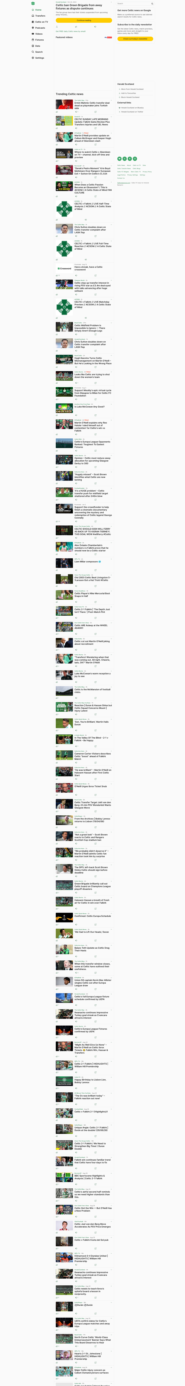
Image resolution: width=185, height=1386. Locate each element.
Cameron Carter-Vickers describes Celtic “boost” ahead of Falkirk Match (93, 756)
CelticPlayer (78, 816)
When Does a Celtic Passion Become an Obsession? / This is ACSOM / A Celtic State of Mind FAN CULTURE (93, 188)
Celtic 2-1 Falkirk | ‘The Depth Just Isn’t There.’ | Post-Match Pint (92, 610)
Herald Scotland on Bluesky (132, 108)
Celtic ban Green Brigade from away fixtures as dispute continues (79, 7)
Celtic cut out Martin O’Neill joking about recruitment (92, 642)
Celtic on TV (78, 149)
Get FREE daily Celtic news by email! (71, 31)
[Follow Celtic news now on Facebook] (130, 159)
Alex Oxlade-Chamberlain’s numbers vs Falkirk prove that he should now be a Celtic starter (91, 548)
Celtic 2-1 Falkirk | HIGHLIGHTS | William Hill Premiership (91, 1065)
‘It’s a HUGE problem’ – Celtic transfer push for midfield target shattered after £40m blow (91, 493)
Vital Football (79, 1221)
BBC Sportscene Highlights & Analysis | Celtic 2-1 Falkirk (90, 1177)
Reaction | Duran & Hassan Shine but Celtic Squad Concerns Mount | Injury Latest (93, 708)
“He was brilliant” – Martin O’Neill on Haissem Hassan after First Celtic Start (93, 773)
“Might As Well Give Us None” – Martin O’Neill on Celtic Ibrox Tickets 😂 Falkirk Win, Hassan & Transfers (91, 1049)
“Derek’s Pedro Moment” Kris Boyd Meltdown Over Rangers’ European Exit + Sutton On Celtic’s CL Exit (92, 171)
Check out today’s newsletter (135, 39)
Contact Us (121, 178)
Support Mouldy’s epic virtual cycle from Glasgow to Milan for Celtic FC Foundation (93, 393)
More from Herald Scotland (132, 89)
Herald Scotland (61, 2)
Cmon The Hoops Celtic (82, 526)
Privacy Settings (132, 175)
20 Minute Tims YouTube (83, 1093)
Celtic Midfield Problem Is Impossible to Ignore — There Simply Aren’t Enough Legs (90, 328)
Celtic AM (78, 1383)
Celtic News (121, 165)
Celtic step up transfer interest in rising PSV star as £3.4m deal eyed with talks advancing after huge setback (93, 287)
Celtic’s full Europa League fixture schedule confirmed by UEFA (92, 998)
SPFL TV (77, 559)
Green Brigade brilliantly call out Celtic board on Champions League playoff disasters (93, 886)
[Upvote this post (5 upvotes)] (57, 1088)
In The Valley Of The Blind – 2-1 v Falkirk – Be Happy (91, 739)
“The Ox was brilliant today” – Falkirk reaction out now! (90, 1097)
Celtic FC (77, 1077)
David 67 (77, 117)
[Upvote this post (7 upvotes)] (57, 399)
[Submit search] (152, 4)
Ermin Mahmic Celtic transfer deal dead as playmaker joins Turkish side (92, 105)
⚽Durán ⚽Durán (84, 1305)
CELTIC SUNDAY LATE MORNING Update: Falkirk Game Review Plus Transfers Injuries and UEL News (92, 122)
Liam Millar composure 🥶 (88, 561)
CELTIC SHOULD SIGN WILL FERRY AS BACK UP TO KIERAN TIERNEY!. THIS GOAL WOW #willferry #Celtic (93, 532)
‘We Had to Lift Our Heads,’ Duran (92, 932)
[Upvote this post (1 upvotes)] (57, 161)
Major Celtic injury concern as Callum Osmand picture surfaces (92, 1371)
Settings (142, 175)
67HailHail (78, 133)
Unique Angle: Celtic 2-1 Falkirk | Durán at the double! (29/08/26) (91, 1129)
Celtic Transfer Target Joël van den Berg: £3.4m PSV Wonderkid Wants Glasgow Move (93, 805)
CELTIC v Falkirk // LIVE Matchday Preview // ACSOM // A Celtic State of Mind (93, 305)
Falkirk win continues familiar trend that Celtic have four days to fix (93, 1161)
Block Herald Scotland (130, 97)
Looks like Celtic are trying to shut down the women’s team (92, 375)
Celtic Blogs (136, 168)
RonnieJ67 (78, 166)
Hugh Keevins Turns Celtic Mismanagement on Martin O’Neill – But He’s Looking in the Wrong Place (93, 361)
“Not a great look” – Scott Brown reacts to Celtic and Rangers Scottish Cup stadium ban (91, 837)
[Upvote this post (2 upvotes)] (57, 634)
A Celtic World (79, 735)
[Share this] (57, 27)
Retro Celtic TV (136, 172)
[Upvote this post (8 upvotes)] (57, 1297)
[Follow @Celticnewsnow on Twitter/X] (124, 159)
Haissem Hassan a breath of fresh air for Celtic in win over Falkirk (92, 901)
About (129, 165)
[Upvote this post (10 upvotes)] (57, 275)
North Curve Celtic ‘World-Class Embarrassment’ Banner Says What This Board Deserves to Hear (93, 1340)
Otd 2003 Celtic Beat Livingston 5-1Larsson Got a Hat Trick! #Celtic (93, 578)
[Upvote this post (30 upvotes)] (57, 521)
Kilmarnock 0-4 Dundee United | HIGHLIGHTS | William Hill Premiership (91, 1259)
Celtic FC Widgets (123, 172)
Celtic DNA (78, 439)
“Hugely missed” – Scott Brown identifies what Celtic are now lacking (91, 477)
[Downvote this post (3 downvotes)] (76, 399)
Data (144, 165)
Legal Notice (121, 175)
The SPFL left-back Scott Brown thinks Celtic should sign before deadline (91, 870)
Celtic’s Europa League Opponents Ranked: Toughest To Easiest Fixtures (92, 444)
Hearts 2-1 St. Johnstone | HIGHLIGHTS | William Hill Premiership (88, 1356)
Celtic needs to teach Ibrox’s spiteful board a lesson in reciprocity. (89, 1291)
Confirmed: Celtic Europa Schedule (93, 916)
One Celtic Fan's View (82, 623)
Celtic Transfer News (124, 168)
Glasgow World (79, 280)
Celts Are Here (79, 472)
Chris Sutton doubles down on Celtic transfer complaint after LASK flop (90, 230)
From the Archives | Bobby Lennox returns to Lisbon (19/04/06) (92, 820)
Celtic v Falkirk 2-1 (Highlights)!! (91, 1111)
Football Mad (79, 1109)
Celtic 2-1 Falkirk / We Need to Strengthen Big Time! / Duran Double (90, 1146)
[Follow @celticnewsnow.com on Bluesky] (119, 159)
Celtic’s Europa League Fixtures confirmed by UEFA (91, 1030)
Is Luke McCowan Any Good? (90, 406)
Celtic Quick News (81, 719)
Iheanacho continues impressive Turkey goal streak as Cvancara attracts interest (91, 1015)
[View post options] (111, 100)
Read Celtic (78, 323)
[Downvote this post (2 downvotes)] (76, 275)
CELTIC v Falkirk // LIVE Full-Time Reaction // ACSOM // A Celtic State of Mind (93, 246)
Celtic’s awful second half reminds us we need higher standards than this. (92, 1194)
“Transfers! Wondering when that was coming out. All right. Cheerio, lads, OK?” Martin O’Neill (92, 660)
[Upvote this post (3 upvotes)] (57, 650)
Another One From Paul (82, 404)
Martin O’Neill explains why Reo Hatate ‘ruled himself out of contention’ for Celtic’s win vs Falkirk (91, 426)
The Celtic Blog (79, 687)
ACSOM (77, 182)
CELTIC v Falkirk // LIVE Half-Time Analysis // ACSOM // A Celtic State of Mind (93, 206)
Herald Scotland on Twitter (132, 112)
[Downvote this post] (95, 27)
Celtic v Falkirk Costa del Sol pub (91, 1240)
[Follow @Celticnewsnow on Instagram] (135, 159)
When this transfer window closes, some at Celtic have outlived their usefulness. (92, 966)
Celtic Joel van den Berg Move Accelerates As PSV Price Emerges (93, 1225)
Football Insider (80, 488)
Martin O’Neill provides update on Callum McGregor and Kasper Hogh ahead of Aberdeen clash (93, 138)
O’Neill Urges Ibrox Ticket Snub (91, 786)
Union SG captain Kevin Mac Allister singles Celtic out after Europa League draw (93, 983)
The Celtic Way (79, 100)
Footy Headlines (80, 591)
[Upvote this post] (76, 27)
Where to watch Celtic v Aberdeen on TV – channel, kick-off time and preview (92, 155)
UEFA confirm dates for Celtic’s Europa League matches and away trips (92, 1324)
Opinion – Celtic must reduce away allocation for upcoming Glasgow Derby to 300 (92, 461)
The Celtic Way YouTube (82, 703)
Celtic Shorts (79, 372)
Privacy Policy (147, 172)
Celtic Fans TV (79, 607)
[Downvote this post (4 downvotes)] (76, 521)
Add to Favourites (128, 93)
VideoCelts (78, 639)
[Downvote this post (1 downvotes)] (76, 112)
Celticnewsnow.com (123, 183)
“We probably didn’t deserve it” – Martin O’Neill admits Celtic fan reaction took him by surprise (92, 854)
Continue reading (84, 20)
